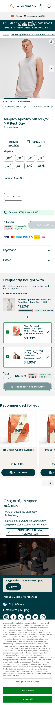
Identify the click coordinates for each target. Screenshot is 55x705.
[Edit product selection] (47, 332)
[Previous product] (45, 483)
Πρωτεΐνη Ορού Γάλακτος (18, 450)
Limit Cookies (27, 690)
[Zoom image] (51, 41)
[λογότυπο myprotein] (26, 6)
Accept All (27, 699)
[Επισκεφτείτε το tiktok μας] (21, 617)
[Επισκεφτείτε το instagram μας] (6, 617)
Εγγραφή (13, 587)
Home (6, 34)
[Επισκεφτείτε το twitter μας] (35, 617)
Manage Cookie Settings (27, 682)
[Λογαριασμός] (41, 6)
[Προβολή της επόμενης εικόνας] (51, 68)
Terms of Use (13, 676)
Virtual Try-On (39, 144)
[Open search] (12, 6)
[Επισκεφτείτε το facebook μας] (13, 617)
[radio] (9, 158)
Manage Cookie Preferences (20, 597)
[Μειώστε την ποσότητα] (7, 196)
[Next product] (51, 483)
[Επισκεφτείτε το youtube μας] (28, 617)
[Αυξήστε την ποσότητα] (18, 196)
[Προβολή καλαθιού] (49, 6)
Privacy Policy (44, 673)
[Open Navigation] (5, 6)
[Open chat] (43, 617)
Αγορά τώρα (21, 472)
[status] (13, 196)
